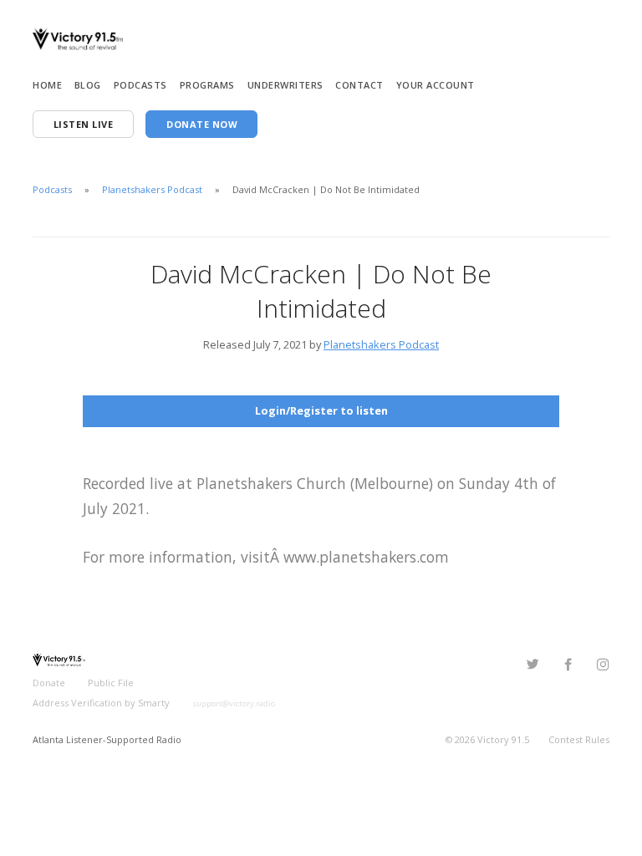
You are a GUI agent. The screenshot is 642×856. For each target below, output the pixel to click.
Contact (359, 85)
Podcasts (140, 85)
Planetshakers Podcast (152, 189)
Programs (207, 85)
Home (47, 85)
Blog (87, 85)
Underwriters (285, 85)
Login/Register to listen (321, 410)
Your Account (435, 85)
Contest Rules (578, 739)
